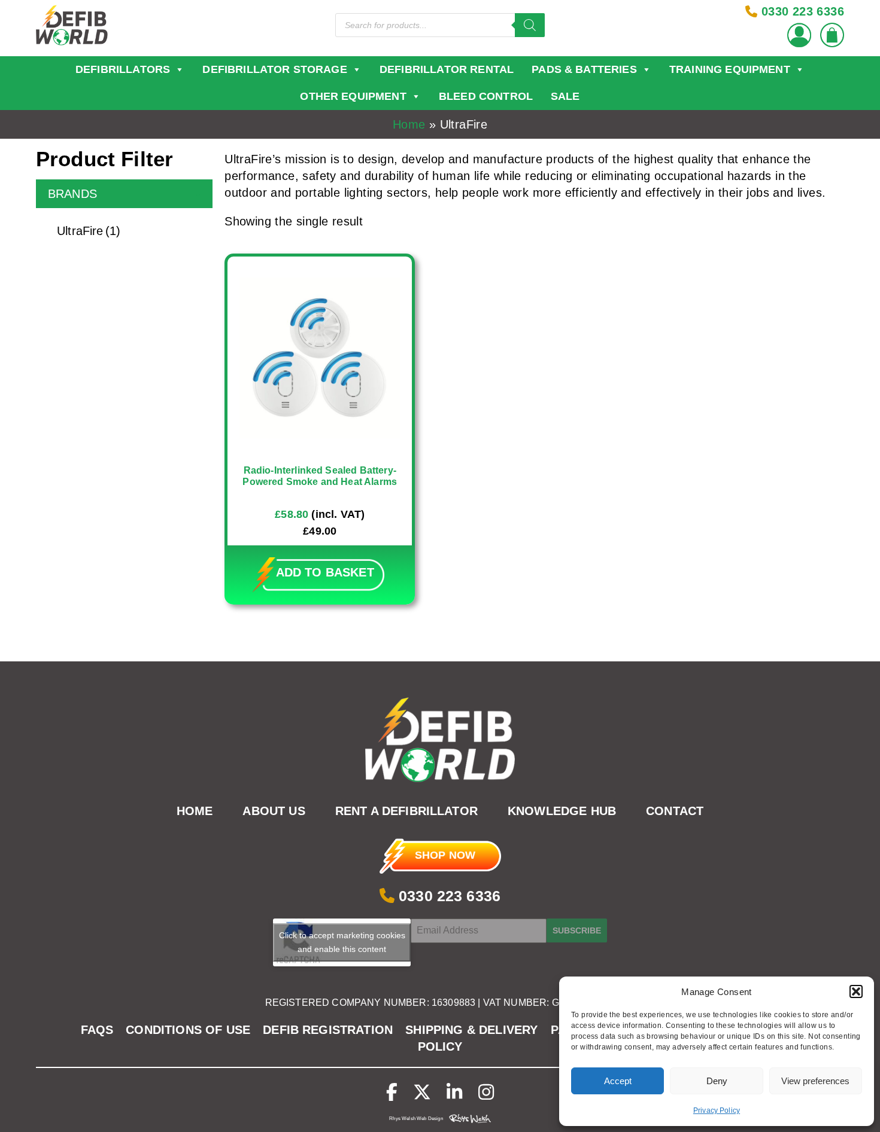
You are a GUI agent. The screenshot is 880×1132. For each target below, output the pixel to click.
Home (409, 124)
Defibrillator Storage (274, 69)
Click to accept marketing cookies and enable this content (342, 942)
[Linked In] (454, 1092)
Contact (674, 811)
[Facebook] (391, 1092)
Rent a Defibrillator (406, 811)
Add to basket (325, 572)
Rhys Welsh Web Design (415, 1118)
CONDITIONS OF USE (188, 1029)
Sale (565, 96)
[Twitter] (422, 1092)
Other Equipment (353, 96)
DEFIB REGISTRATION (328, 1029)
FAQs (97, 1029)
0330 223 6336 (447, 895)
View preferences (815, 1081)
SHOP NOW (445, 855)
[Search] (530, 25)
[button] (856, 991)
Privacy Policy (716, 1110)
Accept (618, 1081)
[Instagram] (486, 1092)
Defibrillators (122, 69)
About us (273, 811)
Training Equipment (729, 69)
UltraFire (88, 230)
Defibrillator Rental (447, 69)
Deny (716, 1081)
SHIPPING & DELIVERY (471, 1029)
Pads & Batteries (584, 69)
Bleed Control (486, 96)
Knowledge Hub (562, 811)
